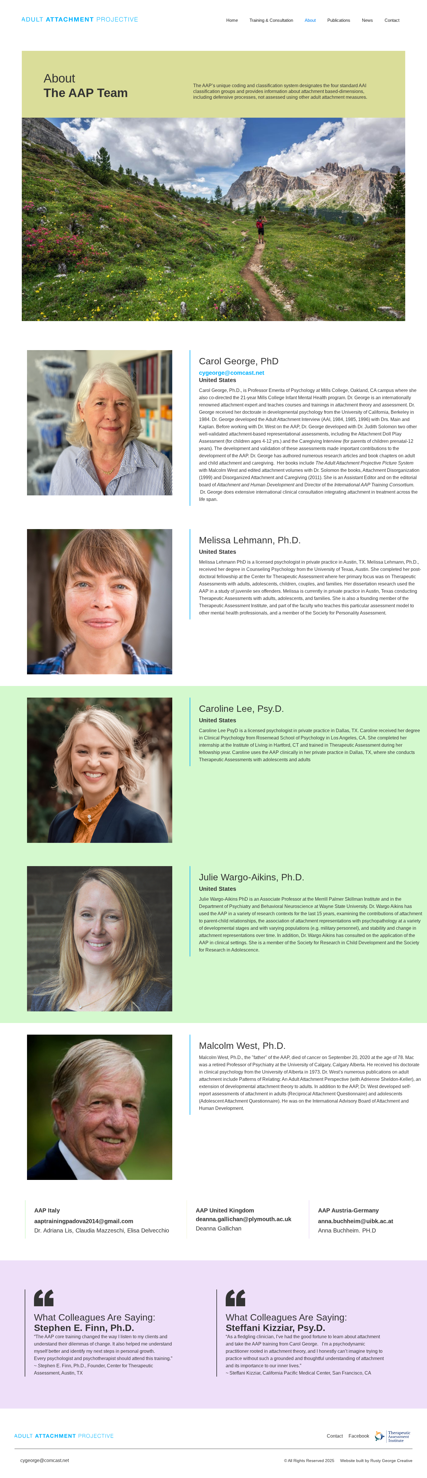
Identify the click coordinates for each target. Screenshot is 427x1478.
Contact (392, 20)
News (367, 20)
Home (232, 20)
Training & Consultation (271, 20)
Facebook (359, 1436)
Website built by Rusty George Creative (376, 1460)
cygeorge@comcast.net (44, 1460)
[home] (121, 20)
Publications (338, 20)
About (310, 20)
